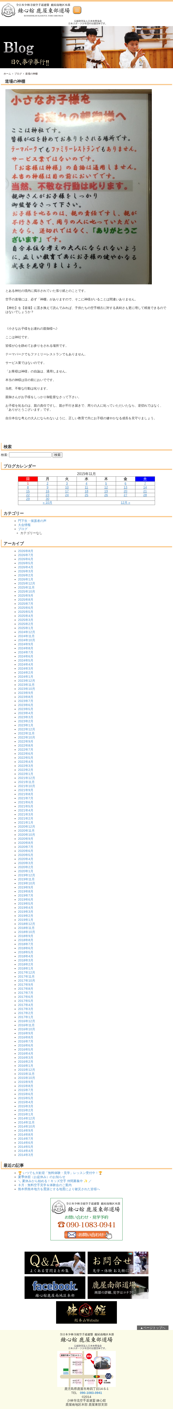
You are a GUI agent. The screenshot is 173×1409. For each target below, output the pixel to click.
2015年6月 (25, 1094)
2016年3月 (25, 1057)
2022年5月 (25, 757)
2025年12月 (26, 583)
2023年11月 (26, 684)
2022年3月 (25, 766)
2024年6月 (25, 656)
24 (67, 495)
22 (28, 495)
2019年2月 (25, 915)
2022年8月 (25, 745)
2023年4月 (25, 713)
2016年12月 (26, 1021)
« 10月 (47, 502)
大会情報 (24, 525)
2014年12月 (26, 1118)
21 (145, 491)
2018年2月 (25, 964)
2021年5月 (25, 806)
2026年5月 (25, 563)
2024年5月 (25, 660)
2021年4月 (25, 810)
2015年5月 (25, 1098)
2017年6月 (25, 997)
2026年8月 (25, 551)
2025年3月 (25, 620)
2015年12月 (26, 1069)
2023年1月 (25, 725)
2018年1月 (25, 968)
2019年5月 (25, 903)
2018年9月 (25, 936)
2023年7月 (25, 701)
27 (125, 495)
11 (86, 487)
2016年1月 (25, 1065)
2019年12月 (26, 875)
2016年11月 (26, 1025)
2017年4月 (25, 1005)
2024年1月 (25, 676)
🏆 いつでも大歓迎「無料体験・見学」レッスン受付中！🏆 (60, 1173)
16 (47, 491)
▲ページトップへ (152, 1328)
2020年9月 (25, 838)
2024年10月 (26, 640)
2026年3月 (25, 571)
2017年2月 (25, 1013)
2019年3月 (25, 911)
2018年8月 (25, 940)
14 (145, 487)
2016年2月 (25, 1061)
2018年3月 (25, 960)
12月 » (125, 502)
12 (106, 487)
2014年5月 (25, 1146)
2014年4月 (25, 1151)
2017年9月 (25, 984)
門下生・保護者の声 (32, 521)
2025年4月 (25, 616)
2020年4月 (25, 859)
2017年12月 (26, 972)
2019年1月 (25, 920)
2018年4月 (25, 956)
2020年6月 (25, 851)
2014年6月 (25, 1142)
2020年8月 (25, 843)
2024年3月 (25, 668)
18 (86, 491)
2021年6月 (25, 802)
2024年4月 (25, 664)
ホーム (7, 73)
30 (47, 499)
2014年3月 (25, 1155)
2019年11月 (26, 879)
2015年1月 (25, 1114)
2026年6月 (25, 559)
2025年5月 (25, 612)
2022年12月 (26, 729)
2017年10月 (26, 980)
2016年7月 (25, 1041)
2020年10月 (26, 834)
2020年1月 (25, 871)
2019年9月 (25, 887)
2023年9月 (25, 693)
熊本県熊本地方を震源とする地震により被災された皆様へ (59, 1189)
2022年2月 (25, 770)
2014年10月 (26, 1126)
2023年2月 (25, 721)
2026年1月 (25, 579)
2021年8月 (25, 794)
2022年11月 (26, 733)
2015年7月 (25, 1090)
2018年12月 (26, 924)
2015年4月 (25, 1102)
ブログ (18, 73)
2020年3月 (25, 863)
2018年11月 (26, 928)
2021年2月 (25, 818)
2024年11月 (26, 636)
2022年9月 (25, 741)
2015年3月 (25, 1106)
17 (67, 491)
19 (106, 491)
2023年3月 (25, 717)
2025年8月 (25, 599)
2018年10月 (26, 932)
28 (145, 495)
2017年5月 (25, 1001)
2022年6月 (25, 753)
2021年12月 (26, 778)
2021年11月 (26, 782)
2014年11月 (26, 1122)
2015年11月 (26, 1074)
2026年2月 (25, 575)
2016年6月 (25, 1045)
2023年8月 (25, 697)
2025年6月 (25, 607)
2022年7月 (25, 749)
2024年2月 (25, 672)
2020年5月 (25, 855)
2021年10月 (26, 786)
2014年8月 (25, 1134)
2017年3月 (25, 1009)
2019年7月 (25, 895)
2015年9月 (25, 1082)
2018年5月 (25, 952)
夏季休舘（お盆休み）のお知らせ (41, 1177)
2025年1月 (25, 628)
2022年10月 (26, 737)
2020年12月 (26, 826)
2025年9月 (25, 595)
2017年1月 (25, 1017)
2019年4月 (25, 907)
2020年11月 (26, 830)
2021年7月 (25, 798)
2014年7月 (25, 1138)
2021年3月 (25, 814)
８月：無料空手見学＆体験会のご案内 (45, 1185)
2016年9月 (25, 1033)
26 (106, 495)
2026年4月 (25, 567)
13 (125, 487)
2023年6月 (25, 705)
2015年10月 (26, 1078)
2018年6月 (25, 948)
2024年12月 (26, 632)
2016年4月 (25, 1053)
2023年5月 (25, 709)
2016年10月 (26, 1029)
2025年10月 (26, 591)
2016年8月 (25, 1037)
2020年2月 (25, 867)
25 (86, 495)
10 (67, 487)
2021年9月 (25, 790)
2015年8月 (25, 1086)
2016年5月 (25, 1049)
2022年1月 (25, 774)
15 (28, 491)
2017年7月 (25, 992)
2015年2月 (25, 1110)
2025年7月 (25, 603)
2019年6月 (25, 899)
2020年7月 (25, 847)
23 (47, 495)
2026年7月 (25, 555)
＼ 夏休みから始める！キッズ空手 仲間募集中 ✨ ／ (55, 1181)
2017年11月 (26, 976)
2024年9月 (25, 644)
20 (125, 491)
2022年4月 (25, 761)
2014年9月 (25, 1130)
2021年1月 (25, 822)
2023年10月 (26, 689)
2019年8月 (25, 891)
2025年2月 (25, 624)
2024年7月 (25, 652)
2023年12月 (26, 680)
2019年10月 (26, 883)
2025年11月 (26, 587)
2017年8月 (25, 988)
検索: (4, 455)
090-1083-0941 (91, 1393)
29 (28, 499)
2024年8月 (25, 648)
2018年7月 (25, 944)
